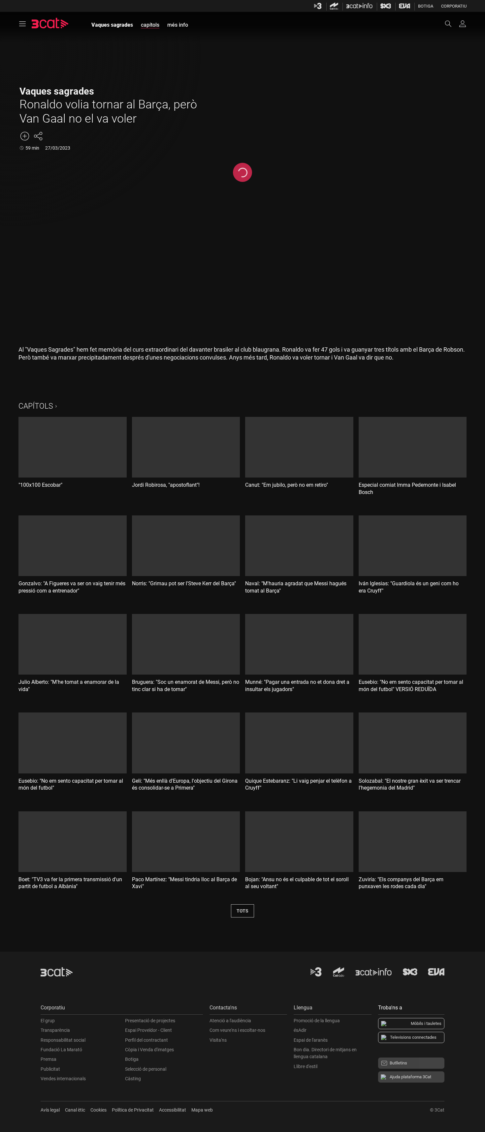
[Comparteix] (38, 136)
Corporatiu (454, 6)
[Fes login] (463, 24)
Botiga (425, 6)
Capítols (35, 406)
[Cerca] (451, 24)
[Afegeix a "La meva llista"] (24, 136)
